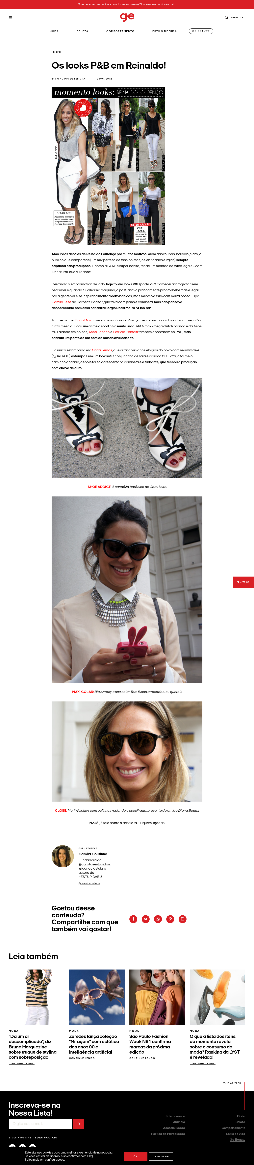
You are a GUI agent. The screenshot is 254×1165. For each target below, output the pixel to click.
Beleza (83, 31)
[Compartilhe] (183, 919)
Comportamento (120, 31)
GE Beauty (201, 31)
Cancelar (161, 1156)
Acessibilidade (174, 1128)
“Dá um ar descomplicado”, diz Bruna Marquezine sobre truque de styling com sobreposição (33, 1047)
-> (78, 1124)
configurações (54, 1159)
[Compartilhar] (133, 919)
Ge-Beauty (237, 1139)
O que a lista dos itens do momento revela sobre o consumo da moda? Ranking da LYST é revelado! (215, 1047)
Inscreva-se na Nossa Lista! (158, 4)
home (57, 52)
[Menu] (10, 17)
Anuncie (179, 1122)
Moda (54, 31)
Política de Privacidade (168, 1134)
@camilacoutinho (89, 883)
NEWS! (243, 582)
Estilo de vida (164, 31)
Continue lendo (22, 1063)
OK (136, 1156)
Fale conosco (175, 1116)
